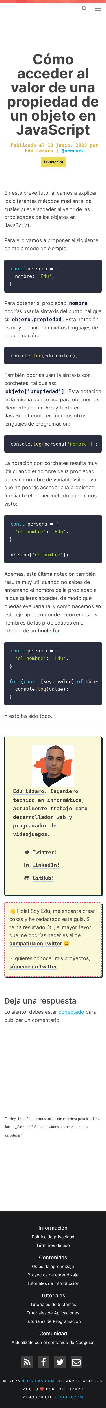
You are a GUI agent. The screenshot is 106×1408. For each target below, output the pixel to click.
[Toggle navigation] (98, 8)
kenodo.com (69, 1397)
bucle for (49, 631)
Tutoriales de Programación (53, 1321)
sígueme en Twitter (33, 966)
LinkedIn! (46, 865)
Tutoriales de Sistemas (53, 1304)
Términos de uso (53, 1245)
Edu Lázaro (28, 791)
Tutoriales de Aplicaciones (53, 1313)
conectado (71, 1012)
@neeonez (73, 150)
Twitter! (45, 852)
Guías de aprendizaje (53, 1266)
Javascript (53, 162)
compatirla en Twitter (35, 943)
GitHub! (43, 878)
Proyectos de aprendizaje (53, 1275)
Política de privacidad (53, 1236)
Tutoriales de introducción (53, 1283)
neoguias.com (38, 1381)
